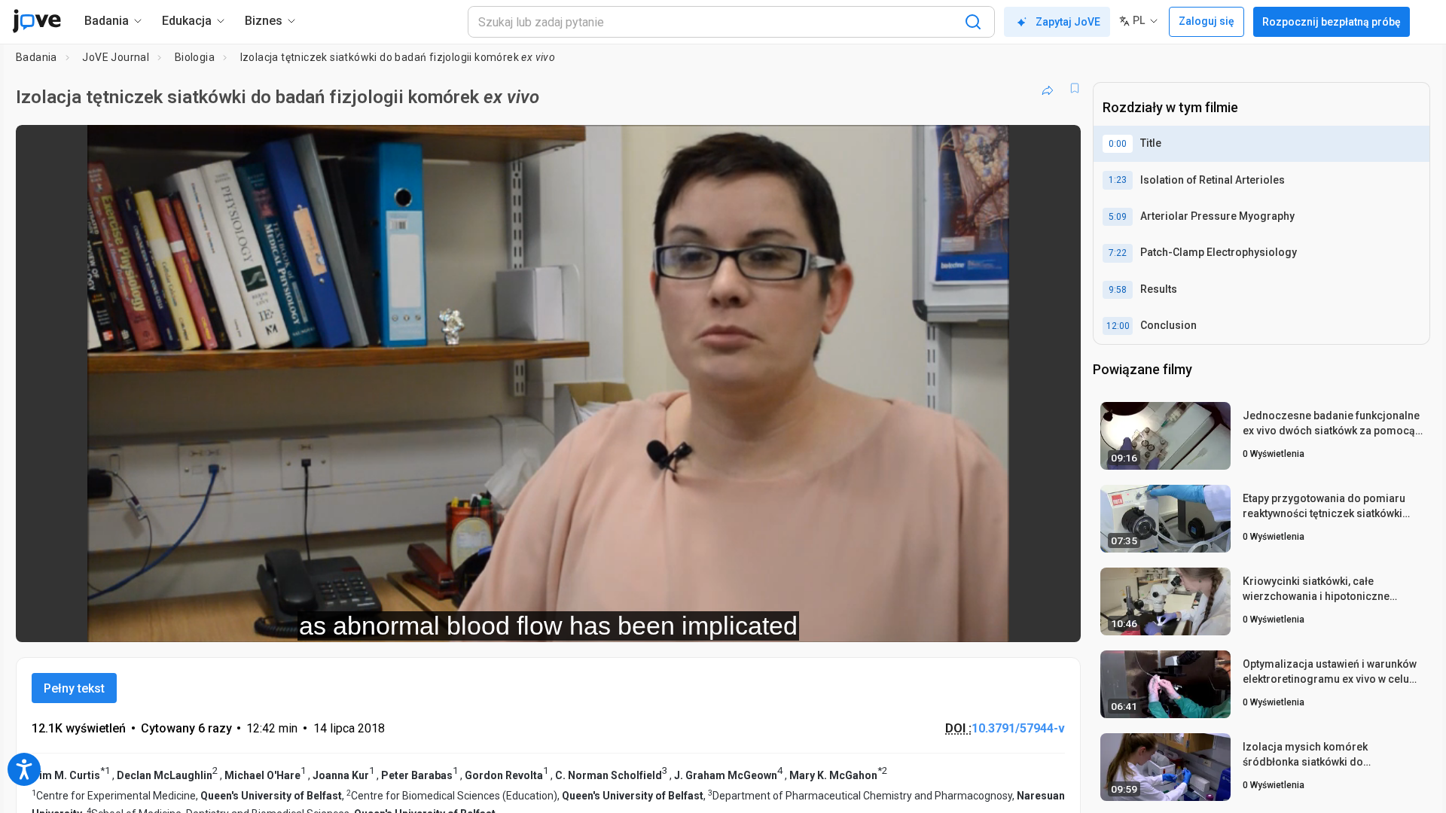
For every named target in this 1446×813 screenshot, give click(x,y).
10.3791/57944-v (1018, 728)
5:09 (1118, 217)
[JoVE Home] (36, 21)
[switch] (905, 621)
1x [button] (991, 621)
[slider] (465, 621)
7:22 (1118, 253)
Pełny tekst (74, 688)
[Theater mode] (1057, 621)
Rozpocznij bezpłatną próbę (1331, 22)
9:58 (1118, 290)
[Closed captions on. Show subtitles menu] (1022, 621)
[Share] (1048, 88)
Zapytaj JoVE (1068, 22)
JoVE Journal (115, 57)
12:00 (1118, 326)
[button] (1057, 146)
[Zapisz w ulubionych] (1075, 88)
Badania (36, 57)
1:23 (1118, 180)
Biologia (195, 57)
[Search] (973, 22)
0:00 (1118, 144)
